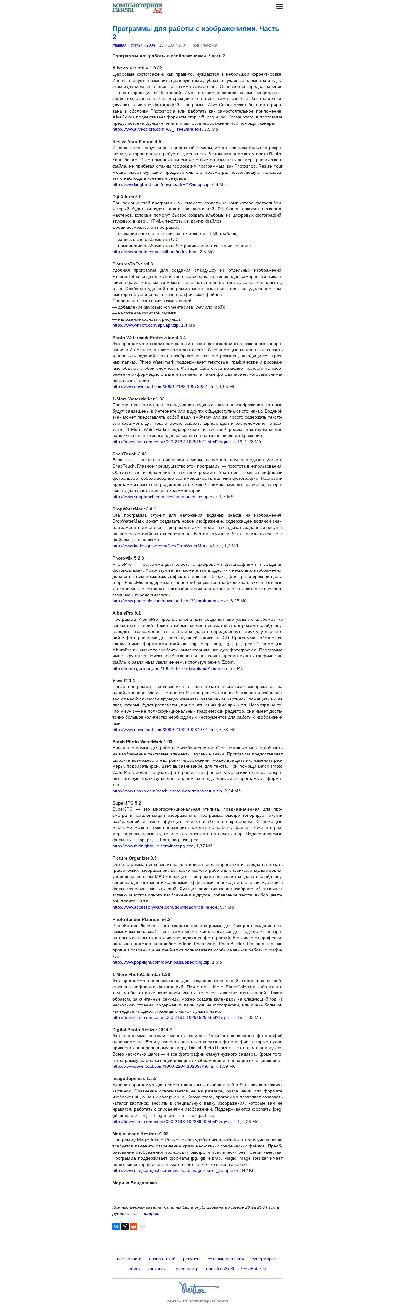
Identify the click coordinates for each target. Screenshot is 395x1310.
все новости (129, 1258)
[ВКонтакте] (116, 1226)
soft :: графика (146, 1213)
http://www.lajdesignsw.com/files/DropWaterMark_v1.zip (167, 545)
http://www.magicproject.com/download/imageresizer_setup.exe (175, 1170)
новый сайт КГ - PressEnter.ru (236, 1268)
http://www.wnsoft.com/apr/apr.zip (145, 325)
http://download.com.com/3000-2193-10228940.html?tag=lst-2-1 (176, 1121)
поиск (134, 1268)
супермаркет (265, 1258)
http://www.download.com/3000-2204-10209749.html (164, 1066)
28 (161, 45)
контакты (157, 1268)
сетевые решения (226, 1258)
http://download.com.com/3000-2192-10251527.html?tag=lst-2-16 (177, 441)
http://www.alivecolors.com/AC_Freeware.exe (157, 129)
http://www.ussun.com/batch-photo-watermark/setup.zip (167, 790)
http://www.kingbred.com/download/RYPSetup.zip (161, 184)
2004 (150, 45)
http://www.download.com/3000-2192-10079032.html (164, 386)
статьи (136, 45)
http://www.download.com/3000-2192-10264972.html (164, 729)
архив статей (162, 1258)
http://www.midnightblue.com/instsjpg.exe (153, 845)
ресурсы (191, 1258)
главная (119, 45)
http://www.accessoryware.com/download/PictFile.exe (165, 907)
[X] (125, 1226)
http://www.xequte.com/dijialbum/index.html (154, 251)
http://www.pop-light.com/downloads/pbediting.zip (161, 962)
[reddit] (133, 1226)
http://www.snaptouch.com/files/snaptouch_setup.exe (164, 496)
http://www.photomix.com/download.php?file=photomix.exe (170, 600)
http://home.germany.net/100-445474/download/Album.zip (169, 668)
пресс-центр (186, 1268)
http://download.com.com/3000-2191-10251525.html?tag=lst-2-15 (177, 1017)
